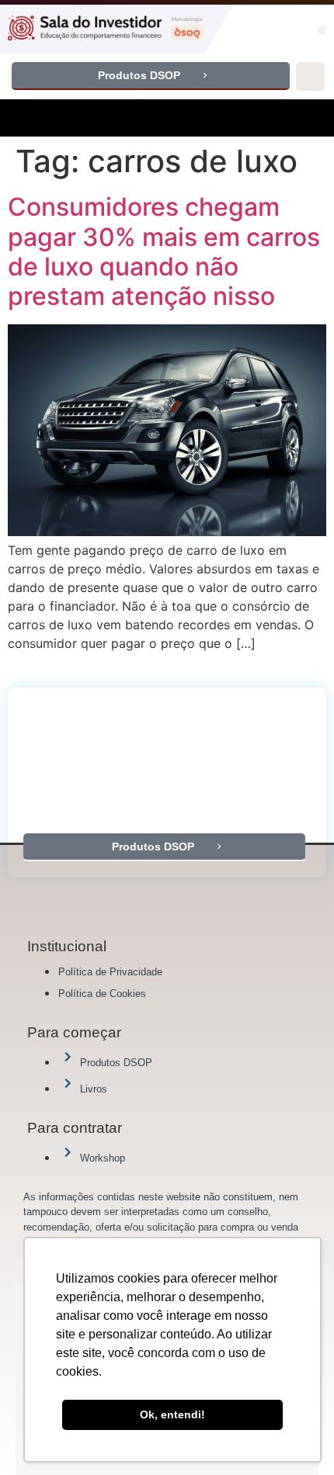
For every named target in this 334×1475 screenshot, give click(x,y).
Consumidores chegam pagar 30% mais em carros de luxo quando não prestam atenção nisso (164, 251)
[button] (322, 30)
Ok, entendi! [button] (172, 1414)
